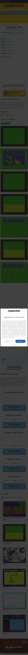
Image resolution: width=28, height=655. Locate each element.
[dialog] (14, 327)
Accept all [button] (20, 341)
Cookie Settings (5, 337)
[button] (14, 345)
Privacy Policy (11, 337)
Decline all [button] (7, 341)
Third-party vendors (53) (19, 327)
